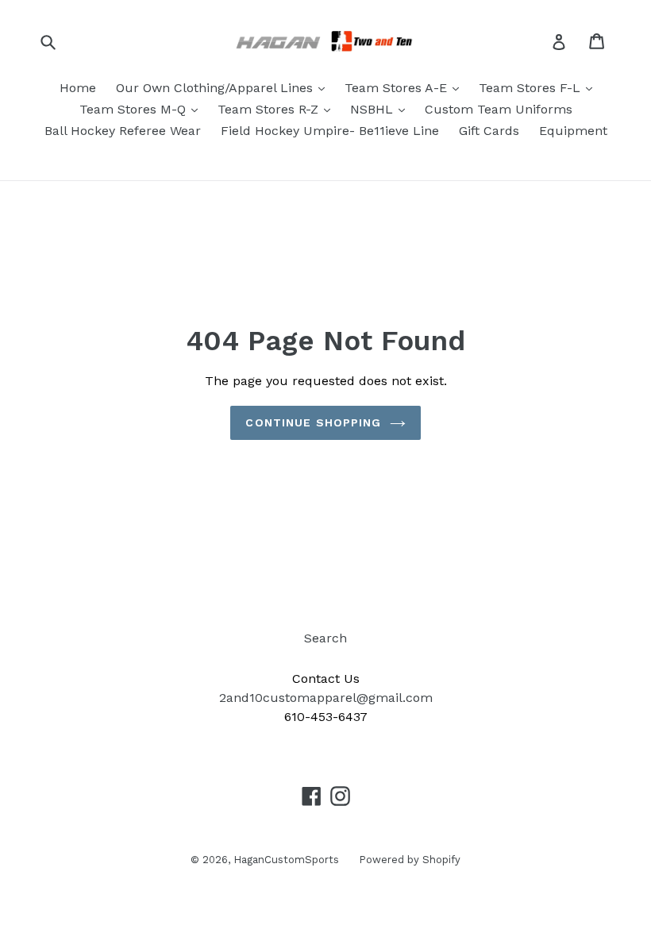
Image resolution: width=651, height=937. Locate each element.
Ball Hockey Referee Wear (122, 130)
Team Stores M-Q (134, 109)
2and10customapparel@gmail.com (326, 697)
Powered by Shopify (409, 860)
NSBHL (373, 109)
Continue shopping (313, 422)
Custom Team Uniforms (498, 109)
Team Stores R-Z (270, 109)
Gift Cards (489, 130)
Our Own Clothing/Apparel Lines (216, 87)
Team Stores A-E (398, 87)
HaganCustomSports (286, 860)
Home (78, 87)
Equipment (573, 130)
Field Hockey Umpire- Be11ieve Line (330, 130)
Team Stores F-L (531, 87)
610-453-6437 (326, 716)
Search (325, 638)
